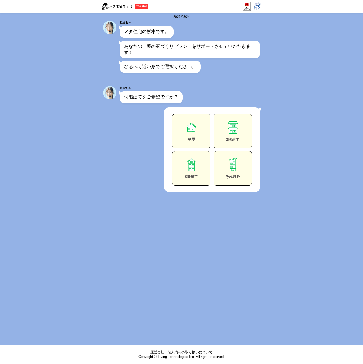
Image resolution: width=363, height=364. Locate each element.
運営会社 (157, 352)
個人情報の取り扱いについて (190, 352)
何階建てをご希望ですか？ (151, 96)
